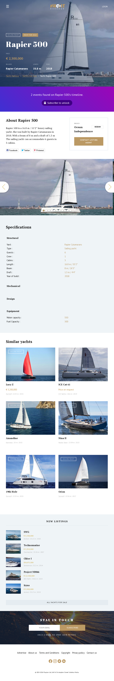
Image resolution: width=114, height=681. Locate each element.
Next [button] (109, 187)
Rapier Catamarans (17, 68)
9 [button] (65, 210)
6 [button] (57, 210)
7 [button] (60, 210)
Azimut (26, 539)
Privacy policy (78, 652)
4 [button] (52, 210)
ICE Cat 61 (64, 384)
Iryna (27, 585)
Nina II (62, 438)
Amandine (12, 438)
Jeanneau (9, 443)
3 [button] (49, 210)
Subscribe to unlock (58, 103)
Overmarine (28, 552)
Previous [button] (4, 187)
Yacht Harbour (57, 7)
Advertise (21, 652)
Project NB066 (31, 571)
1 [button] (44, 210)
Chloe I (28, 558)
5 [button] (54, 210)
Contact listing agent (89, 141)
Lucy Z (10, 384)
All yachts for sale (57, 602)
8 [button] (62, 210)
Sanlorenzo (28, 565)
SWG (26, 531)
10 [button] (68, 210)
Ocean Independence (82, 129)
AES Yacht (27, 579)
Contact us (92, 652)
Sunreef (9, 394)
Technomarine (32, 545)
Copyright (65, 652)
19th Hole (11, 491)
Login (105, 6)
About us (32, 652)
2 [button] (46, 210)
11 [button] (70, 210)
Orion (61, 491)
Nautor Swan (63, 443)
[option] (56, 187)
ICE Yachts (62, 394)
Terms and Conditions (49, 652)
